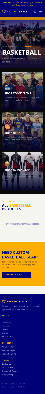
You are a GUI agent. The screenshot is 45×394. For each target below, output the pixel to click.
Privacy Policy (7, 374)
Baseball (5, 326)
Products (15, 46)
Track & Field (7, 337)
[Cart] (35, 11)
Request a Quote (15, 275)
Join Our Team (8, 367)
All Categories (8, 347)
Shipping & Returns (10, 371)
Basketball (6, 322)
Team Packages (8, 350)
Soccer (5, 319)
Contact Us (6, 364)
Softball (5, 330)
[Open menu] (40, 11)
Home (4, 46)
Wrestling (6, 333)
